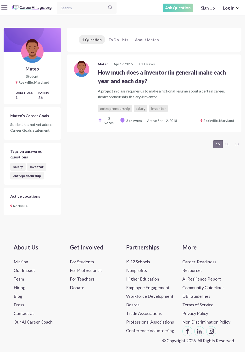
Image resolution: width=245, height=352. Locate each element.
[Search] (110, 8)
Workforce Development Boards (149, 300)
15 (218, 144)
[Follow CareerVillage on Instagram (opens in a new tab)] (211, 331)
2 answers (134, 121)
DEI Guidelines (196, 296)
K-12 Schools (138, 261)
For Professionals (86, 270)
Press (19, 304)
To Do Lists (118, 39)
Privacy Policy (195, 313)
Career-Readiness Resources (199, 266)
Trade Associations (144, 313)
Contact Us (24, 313)
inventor (37, 167)
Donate (77, 287)
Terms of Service (197, 304)
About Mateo (147, 39)
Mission (21, 261)
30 (227, 144)
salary (18, 167)
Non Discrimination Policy (206, 322)
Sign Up (208, 8)
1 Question (92, 39)
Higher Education (142, 279)
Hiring (19, 287)
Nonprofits (136, 270)
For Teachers (82, 279)
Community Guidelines (203, 287)
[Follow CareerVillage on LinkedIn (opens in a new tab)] (199, 331)
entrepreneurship (27, 176)
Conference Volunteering (150, 330)
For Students (82, 261)
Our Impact (24, 270)
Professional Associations (150, 322)
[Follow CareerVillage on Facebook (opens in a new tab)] (187, 331)
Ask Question (178, 7)
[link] (154, 93)
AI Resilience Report (201, 279)
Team (19, 279)
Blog (18, 296)
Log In (228, 8)
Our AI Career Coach (33, 322)
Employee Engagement (148, 287)
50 (237, 144)
